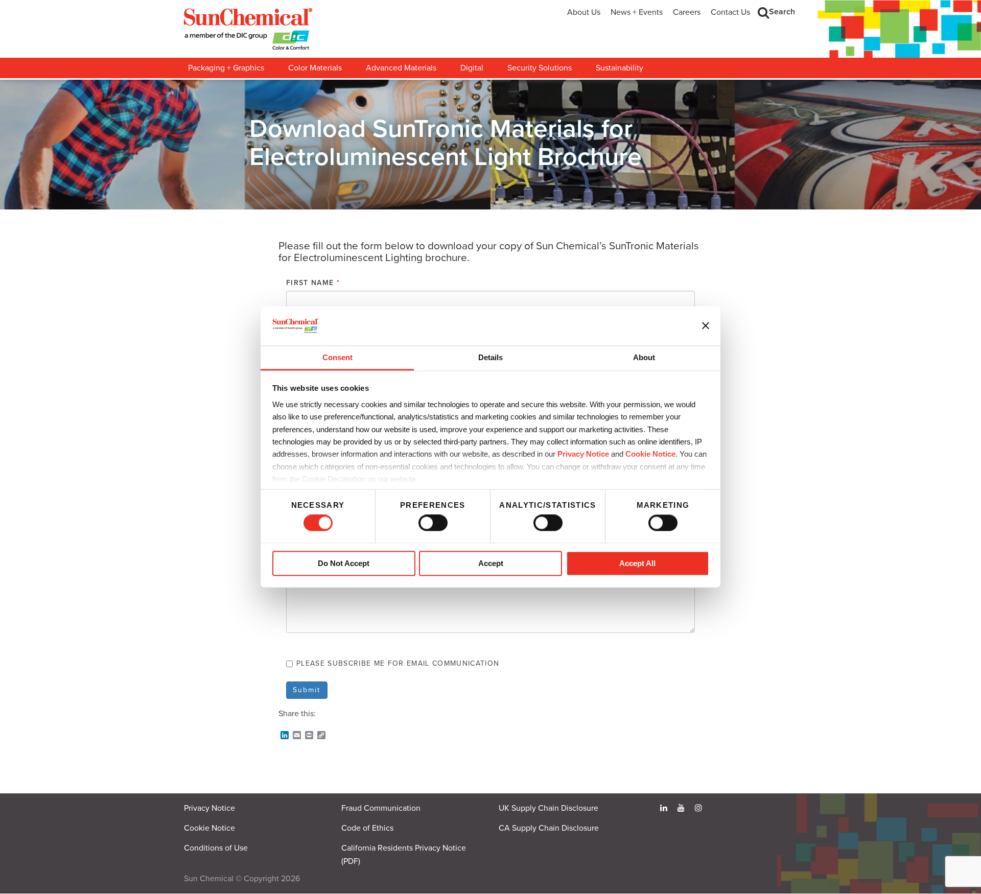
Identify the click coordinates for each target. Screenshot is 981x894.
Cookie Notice (209, 828)
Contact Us (730, 12)
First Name (313, 282)
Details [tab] (490, 357)
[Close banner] (705, 326)
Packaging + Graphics (226, 68)
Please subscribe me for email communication (397, 663)
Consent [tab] (337, 357)
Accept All (637, 563)
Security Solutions (539, 68)
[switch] (433, 523)
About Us (583, 12)
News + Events (637, 12)
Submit (307, 690)
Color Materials (315, 68)
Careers (686, 12)
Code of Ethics (367, 828)
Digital (471, 68)
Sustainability (619, 68)
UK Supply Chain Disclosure (548, 808)
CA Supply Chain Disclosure (549, 828)
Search (782, 12)
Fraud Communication (381, 808)
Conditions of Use (216, 848)
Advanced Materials (401, 68)
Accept (490, 563)
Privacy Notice (583, 454)
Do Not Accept (343, 563)
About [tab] (644, 357)
